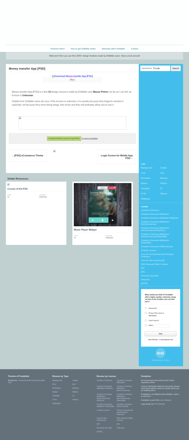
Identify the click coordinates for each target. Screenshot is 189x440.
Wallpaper (145, 199)
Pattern (163, 183)
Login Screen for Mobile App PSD (117, 156)
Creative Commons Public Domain (157, 246)
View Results (153, 339)
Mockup (164, 178)
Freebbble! (22, 6)
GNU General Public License (154, 264)
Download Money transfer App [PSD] (64, 138)
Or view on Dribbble (90, 138)
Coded (163, 168)
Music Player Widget (85, 229)
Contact (134, 48)
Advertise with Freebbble (113, 48)
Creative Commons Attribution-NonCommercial (155, 223)
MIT (143, 268)
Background (146, 168)
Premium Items (57, 48)
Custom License (148, 250)
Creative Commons (150, 210)
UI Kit (143, 193)
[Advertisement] (129, 22)
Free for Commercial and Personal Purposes (157, 255)
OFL (143, 272)
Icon (162, 173)
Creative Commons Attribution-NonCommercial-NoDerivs (155, 229)
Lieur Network (165, 400)
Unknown (145, 279)
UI (161, 188)
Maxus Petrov (100, 92)
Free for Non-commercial (152, 260)
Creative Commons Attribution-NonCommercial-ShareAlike (155, 235)
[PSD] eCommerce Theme (28, 155)
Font (143, 173)
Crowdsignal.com (166, 339)
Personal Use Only (149, 276)
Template (145, 188)
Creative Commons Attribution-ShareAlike (155, 241)
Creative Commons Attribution (155, 214)
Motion (144, 183)
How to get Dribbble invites (83, 48)
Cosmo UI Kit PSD (17, 189)
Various (163, 193)
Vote (160, 334)
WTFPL (144, 283)
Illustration (146, 178)
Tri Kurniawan (159, 404)
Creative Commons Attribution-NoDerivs (159, 218)
